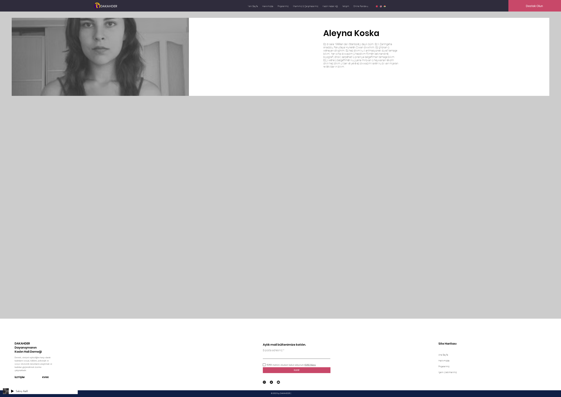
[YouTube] (278, 382)
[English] (381, 6)
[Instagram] (264, 382)
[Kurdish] (385, 6)
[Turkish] (377, 6)
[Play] (12, 391)
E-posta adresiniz (273, 350)
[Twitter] (271, 382)
